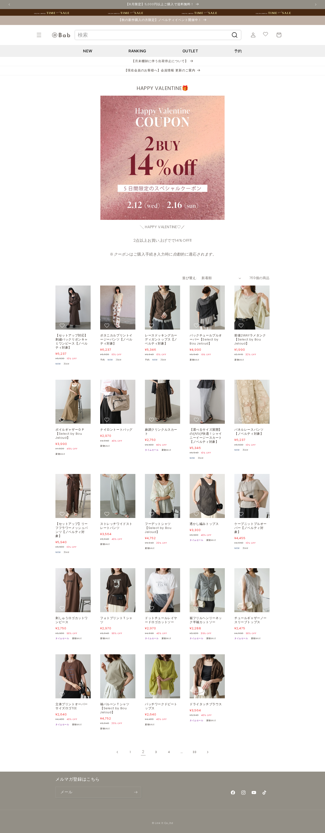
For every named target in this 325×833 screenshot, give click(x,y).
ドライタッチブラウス (206, 704)
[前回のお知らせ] (9, 4)
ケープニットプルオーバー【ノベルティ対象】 (250, 528)
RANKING (137, 51)
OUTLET (190, 51)
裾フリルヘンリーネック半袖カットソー (206, 620)
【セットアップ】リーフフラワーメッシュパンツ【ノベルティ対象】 (71, 530)
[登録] (135, 792)
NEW (87, 51)
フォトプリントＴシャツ (116, 620)
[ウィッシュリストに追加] (63, 325)
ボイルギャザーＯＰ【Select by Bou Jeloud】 (69, 434)
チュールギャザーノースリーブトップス (250, 620)
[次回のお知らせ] (315, 4)
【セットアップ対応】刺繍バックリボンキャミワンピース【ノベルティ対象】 (71, 342)
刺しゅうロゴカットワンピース (71, 620)
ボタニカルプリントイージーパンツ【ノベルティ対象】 (116, 340)
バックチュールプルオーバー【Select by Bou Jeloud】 (206, 340)
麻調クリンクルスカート (161, 432)
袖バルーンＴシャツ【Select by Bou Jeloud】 (114, 708)
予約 (238, 51)
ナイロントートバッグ (116, 430)
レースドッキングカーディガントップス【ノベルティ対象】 (161, 340)
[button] (44, 35)
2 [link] (143, 751)
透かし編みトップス (204, 524)
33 (194, 752)
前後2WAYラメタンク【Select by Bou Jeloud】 (250, 340)
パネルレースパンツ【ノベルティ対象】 (248, 432)
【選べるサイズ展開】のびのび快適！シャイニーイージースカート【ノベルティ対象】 (206, 436)
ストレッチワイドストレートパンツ (116, 526)
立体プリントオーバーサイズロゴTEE (71, 706)
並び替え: (189, 278)
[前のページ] (117, 752)
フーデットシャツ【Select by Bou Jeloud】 (158, 528)
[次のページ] (207, 752)
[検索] (234, 35)
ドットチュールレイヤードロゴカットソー (161, 620)
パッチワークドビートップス (161, 706)
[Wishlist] (265, 35)
